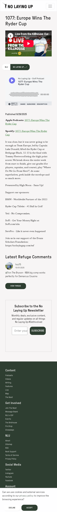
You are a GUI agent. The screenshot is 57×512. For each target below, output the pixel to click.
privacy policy (26, 496)
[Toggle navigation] (50, 6)
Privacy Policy (10, 459)
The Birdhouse (11, 423)
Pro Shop (8, 426)
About (7, 441)
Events (8, 419)
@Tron (8, 272)
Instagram (9, 473)
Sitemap (8, 444)
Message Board (11, 412)
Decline (12, 508)
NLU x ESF (9, 415)
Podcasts (9, 375)
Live (7, 390)
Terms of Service (12, 455)
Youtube (8, 477)
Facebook (9, 480)
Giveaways (9, 430)
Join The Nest (11, 408)
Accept (29, 508)
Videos (8, 379)
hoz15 (18, 264)
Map (7, 394)
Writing (8, 383)
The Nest (9, 397)
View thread (15, 286)
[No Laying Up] (18, 6)
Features (9, 386)
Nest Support (10, 452)
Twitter (8, 470)
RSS (7, 448)
